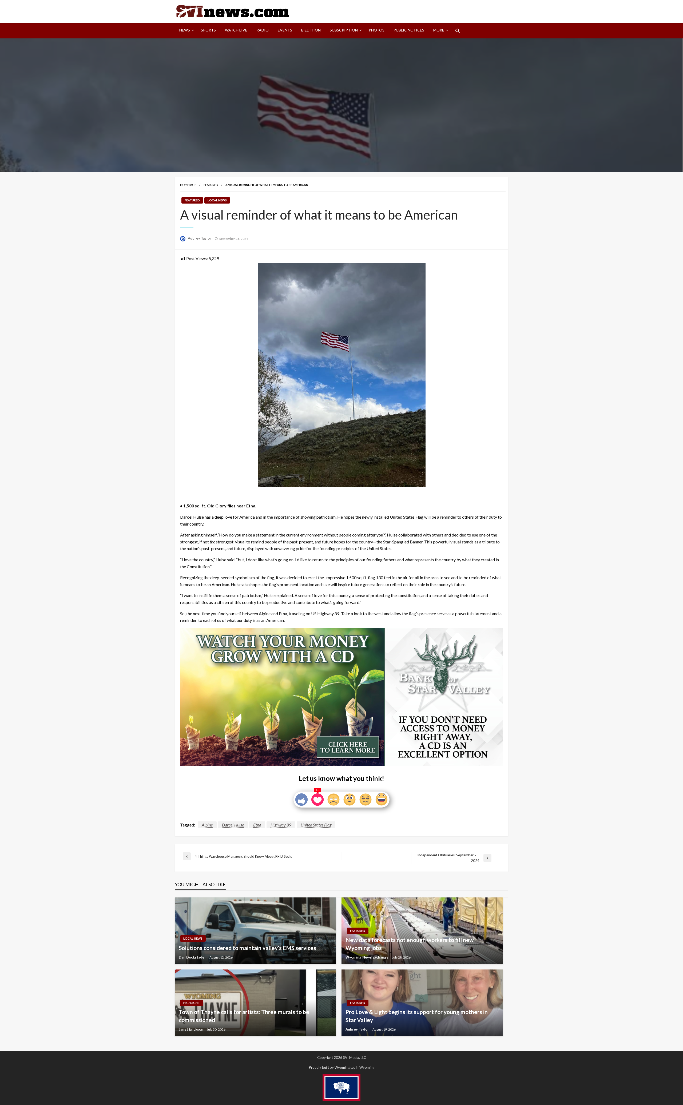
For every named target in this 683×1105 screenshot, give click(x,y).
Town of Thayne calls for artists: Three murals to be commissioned (244, 1015)
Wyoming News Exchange (367, 957)
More (438, 30)
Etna (257, 824)
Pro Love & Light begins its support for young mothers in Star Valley (417, 1015)
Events (285, 30)
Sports (208, 30)
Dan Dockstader (193, 957)
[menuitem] (185, 30)
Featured (211, 184)
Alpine (207, 824)
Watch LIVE (236, 30)
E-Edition (311, 30)
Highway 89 (281, 824)
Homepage (188, 184)
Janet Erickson (191, 1029)
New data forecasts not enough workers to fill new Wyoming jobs (410, 943)
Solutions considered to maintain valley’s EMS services (247, 947)
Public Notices (409, 30)
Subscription (344, 30)
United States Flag (316, 824)
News (184, 30)
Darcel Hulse (233, 824)
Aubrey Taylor (200, 238)
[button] (458, 30)
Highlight (191, 1002)
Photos (376, 30)
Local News (217, 200)
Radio (262, 30)
